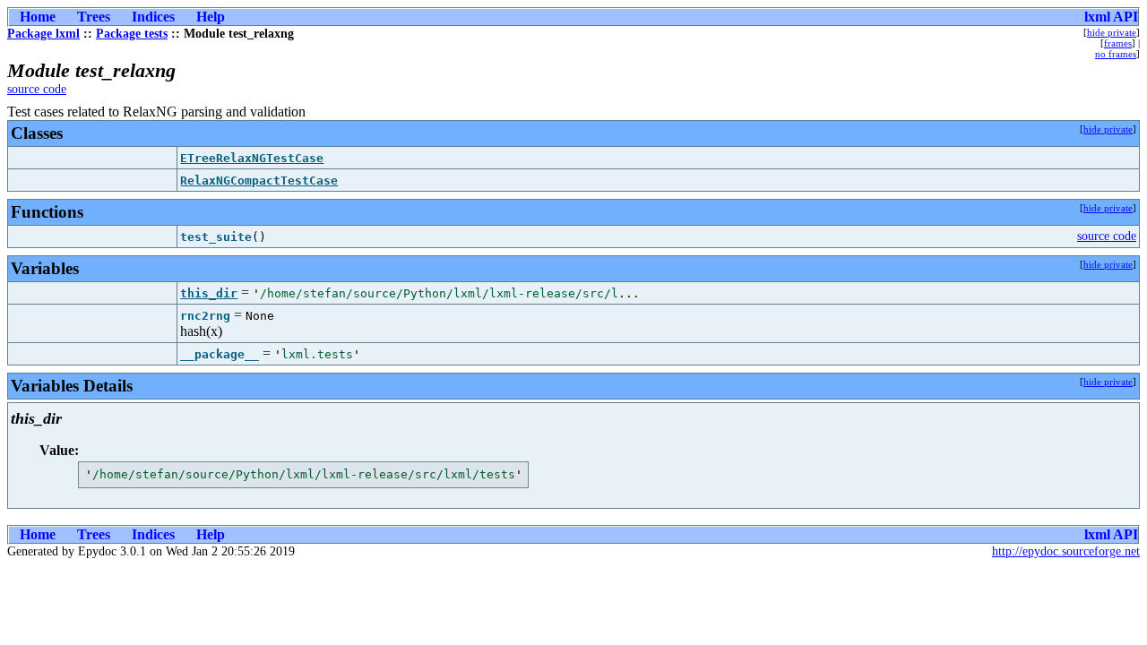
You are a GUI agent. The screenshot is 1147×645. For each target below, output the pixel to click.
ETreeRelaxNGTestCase (251, 158)
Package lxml (43, 33)
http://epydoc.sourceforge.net (1066, 551)
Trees (93, 16)
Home (38, 16)
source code (36, 89)
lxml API (1111, 16)
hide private (1111, 32)
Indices (153, 16)
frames (1118, 43)
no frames (1115, 53)
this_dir (208, 293)
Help (210, 16)
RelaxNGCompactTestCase (259, 180)
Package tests (132, 33)
